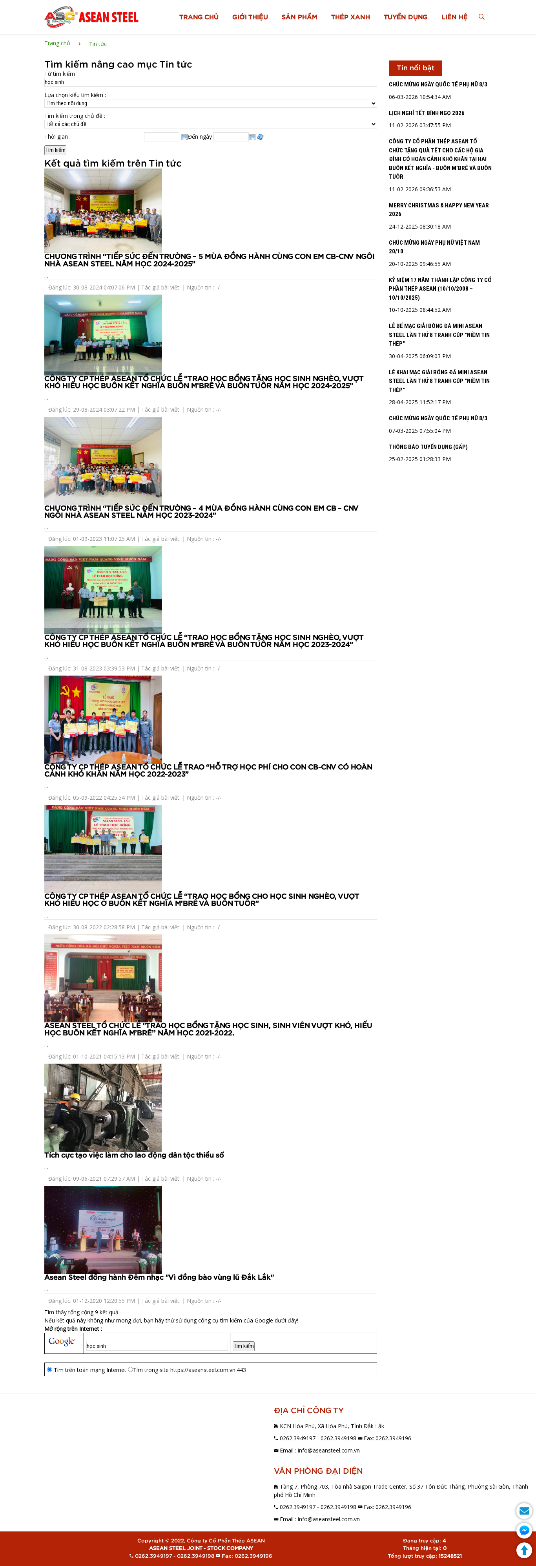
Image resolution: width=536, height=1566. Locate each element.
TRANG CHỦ (199, 17)
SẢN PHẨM (299, 17)
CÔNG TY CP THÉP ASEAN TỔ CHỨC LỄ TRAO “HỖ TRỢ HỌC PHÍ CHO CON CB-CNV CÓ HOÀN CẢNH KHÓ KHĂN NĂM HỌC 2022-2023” (208, 771)
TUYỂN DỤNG (406, 17)
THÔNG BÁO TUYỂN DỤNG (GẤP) (428, 447)
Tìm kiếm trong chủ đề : (74, 115)
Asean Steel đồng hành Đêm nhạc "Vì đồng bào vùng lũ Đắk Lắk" (159, 1277)
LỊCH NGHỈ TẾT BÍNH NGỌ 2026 (427, 113)
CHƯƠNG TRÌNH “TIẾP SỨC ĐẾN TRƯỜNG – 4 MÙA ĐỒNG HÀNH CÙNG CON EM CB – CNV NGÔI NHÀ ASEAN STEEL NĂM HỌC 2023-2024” (201, 512)
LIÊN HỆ (454, 17)
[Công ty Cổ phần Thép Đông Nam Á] (91, 17)
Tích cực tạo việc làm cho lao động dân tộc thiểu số (134, 1155)
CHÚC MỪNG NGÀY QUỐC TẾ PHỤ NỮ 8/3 (438, 84)
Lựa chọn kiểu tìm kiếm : (75, 95)
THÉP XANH (350, 17)
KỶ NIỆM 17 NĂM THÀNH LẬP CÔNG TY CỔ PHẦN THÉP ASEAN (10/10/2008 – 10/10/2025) (440, 289)
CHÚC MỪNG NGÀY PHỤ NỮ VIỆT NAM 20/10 (434, 247)
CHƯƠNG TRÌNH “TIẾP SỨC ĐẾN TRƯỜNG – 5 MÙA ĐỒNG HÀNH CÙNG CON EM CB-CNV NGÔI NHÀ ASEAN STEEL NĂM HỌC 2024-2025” (209, 260)
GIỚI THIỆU (250, 17)
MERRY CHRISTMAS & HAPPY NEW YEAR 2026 (439, 210)
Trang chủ (57, 43)
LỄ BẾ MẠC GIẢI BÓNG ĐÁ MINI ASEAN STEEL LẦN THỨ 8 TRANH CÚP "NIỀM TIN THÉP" (439, 334)
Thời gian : (57, 136)
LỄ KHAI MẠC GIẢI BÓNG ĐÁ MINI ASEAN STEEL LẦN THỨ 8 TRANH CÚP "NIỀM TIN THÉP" (439, 381)
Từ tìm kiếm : (61, 73)
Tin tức (98, 44)
